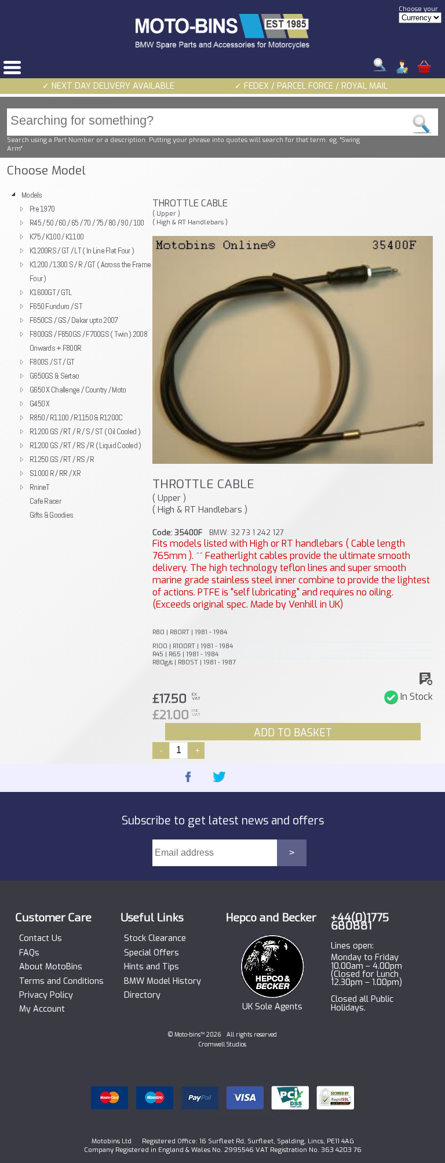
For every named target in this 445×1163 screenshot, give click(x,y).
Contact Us (40, 938)
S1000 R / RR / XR (55, 473)
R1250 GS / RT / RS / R (62, 459)
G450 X (40, 403)
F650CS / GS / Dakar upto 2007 (74, 320)
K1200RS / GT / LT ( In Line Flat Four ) (82, 250)
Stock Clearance (155, 938)
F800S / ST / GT (52, 362)
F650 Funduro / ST (56, 306)
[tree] (76, 355)
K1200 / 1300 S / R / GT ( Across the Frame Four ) (90, 271)
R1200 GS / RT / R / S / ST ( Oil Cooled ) (85, 431)
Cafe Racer (45, 501)
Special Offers (151, 953)
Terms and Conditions (61, 981)
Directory (142, 995)
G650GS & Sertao (54, 375)
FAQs (29, 953)
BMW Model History (162, 981)
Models (31, 195)
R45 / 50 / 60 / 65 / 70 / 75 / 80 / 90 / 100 (87, 222)
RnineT (40, 487)
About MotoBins (50, 967)
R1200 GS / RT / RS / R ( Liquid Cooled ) (85, 445)
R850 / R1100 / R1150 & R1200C (76, 417)
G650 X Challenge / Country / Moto (78, 389)
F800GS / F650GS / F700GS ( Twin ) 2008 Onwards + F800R (88, 341)
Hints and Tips (151, 967)
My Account (42, 1009)
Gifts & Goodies (51, 515)
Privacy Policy (46, 995)
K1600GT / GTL (51, 292)
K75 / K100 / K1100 (56, 236)
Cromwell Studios (222, 1044)
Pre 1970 (42, 208)
